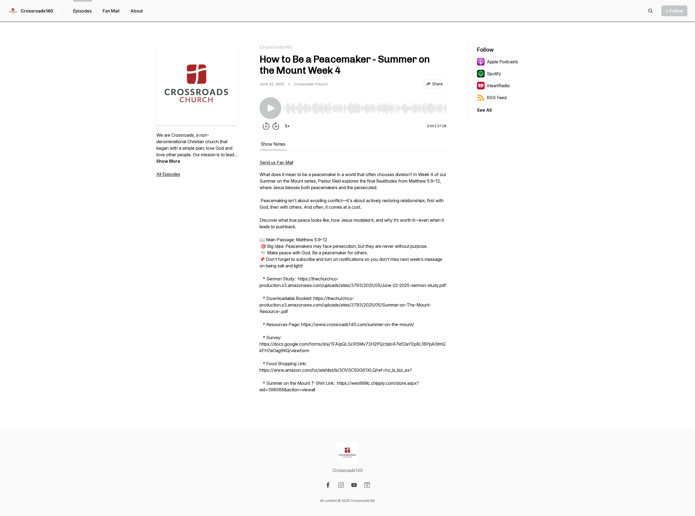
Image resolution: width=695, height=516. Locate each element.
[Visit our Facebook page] (328, 485)
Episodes (82, 11)
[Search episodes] (650, 11)
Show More (168, 161)
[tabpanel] (353, 278)
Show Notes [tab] (273, 144)
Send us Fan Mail (276, 162)
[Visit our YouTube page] (354, 485)
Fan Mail (111, 11)
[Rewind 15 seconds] (266, 126)
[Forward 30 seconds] (276, 126)
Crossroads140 (37, 11)
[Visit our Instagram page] (341, 485)
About (136, 11)
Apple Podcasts (502, 61)
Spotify (494, 73)
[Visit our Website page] (367, 485)
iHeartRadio (498, 85)
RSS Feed (497, 97)
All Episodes (168, 174)
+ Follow (674, 11)
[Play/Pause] (270, 108)
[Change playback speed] (287, 126)
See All (484, 110)
